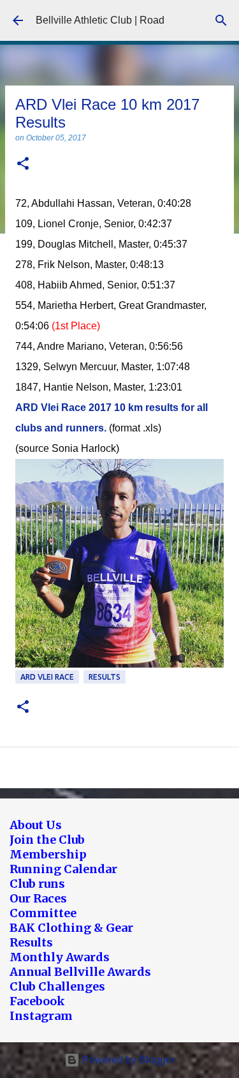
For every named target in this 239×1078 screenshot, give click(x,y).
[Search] (221, 20)
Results (104, 677)
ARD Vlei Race (47, 677)
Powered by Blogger (127, 1059)
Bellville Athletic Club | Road (100, 20)
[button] (23, 164)
